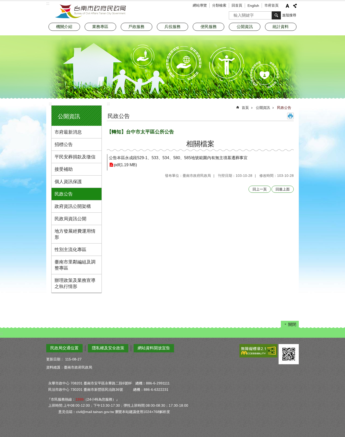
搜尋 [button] (276, 15)
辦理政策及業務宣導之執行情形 (75, 283)
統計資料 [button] (281, 27)
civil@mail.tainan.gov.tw (95, 412)
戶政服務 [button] (136, 27)
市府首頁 (271, 5)
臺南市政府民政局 (90, 11)
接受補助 (64, 169)
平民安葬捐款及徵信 (75, 156)
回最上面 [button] (283, 189)
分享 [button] (295, 6)
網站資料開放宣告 (154, 348)
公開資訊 (263, 108)
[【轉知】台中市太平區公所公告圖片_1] (289, 354)
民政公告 (64, 194)
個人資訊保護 (68, 181)
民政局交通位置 (64, 348)
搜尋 (233, 14)
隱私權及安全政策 (108, 348)
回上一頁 (260, 189)
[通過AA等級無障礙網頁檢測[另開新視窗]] (258, 350)
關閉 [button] (292, 324)
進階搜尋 (289, 15)
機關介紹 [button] (64, 27)
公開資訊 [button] (245, 27)
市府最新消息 (68, 132)
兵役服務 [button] (172, 27)
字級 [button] (287, 6)
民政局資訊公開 (70, 218)
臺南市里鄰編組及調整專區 (75, 265)
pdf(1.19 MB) (125, 165)
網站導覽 (200, 5)
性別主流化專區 (70, 249)
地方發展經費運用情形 (75, 234)
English (253, 6)
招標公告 (64, 144)
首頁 (245, 108)
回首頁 (237, 5)
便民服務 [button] (209, 27)
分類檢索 (219, 5)
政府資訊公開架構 (73, 206)
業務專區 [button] (100, 27)
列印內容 (290, 116)
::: (50, 104)
